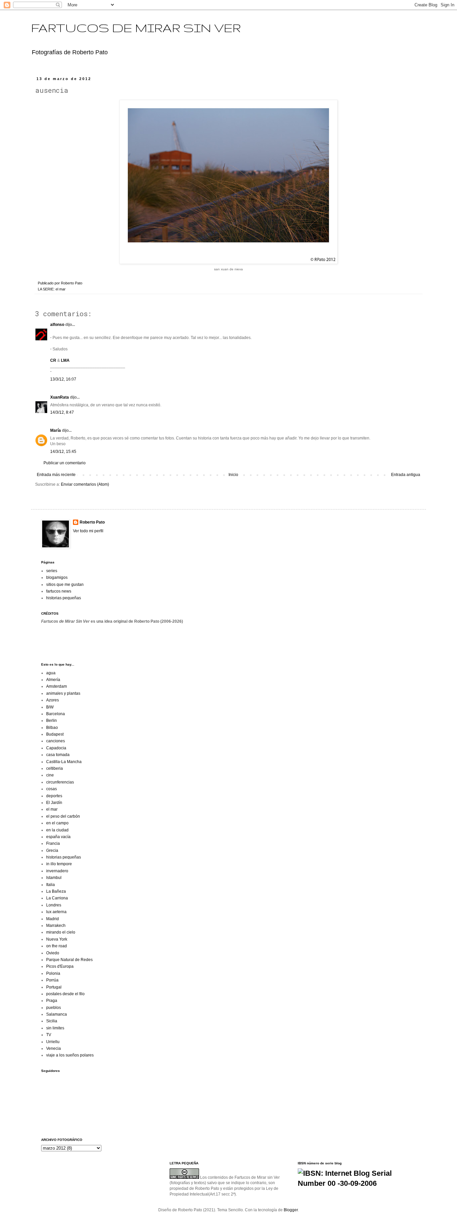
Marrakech (56, 925)
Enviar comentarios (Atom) (85, 484)
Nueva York (56, 939)
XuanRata (59, 397)
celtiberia (54, 768)
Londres (53, 905)
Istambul (54, 877)
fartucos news (58, 591)
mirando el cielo (60, 932)
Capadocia (56, 748)
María (55, 430)
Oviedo (52, 953)
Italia (50, 884)
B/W (50, 707)
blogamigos (57, 577)
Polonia (53, 973)
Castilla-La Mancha (64, 761)
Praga (51, 1000)
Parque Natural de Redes (69, 959)
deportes (54, 796)
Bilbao (52, 727)
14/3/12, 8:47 (62, 412)
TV (48, 1034)
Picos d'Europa (60, 966)
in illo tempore (59, 864)
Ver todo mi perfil (88, 531)
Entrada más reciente (56, 474)
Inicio (233, 474)
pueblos (53, 1007)
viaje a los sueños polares (70, 1055)
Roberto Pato (92, 522)
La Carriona (57, 898)
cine (50, 775)
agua (51, 673)
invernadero (57, 871)
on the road (56, 946)
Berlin (51, 720)
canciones (55, 741)
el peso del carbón (63, 816)
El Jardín (54, 802)
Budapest (55, 734)
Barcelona (55, 713)
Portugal (54, 987)
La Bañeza (56, 891)
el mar (61, 289)
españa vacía (58, 836)
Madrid (52, 918)
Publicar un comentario (64, 463)
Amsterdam (56, 686)
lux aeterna (56, 911)
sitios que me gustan (65, 584)
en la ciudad (57, 830)
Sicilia (51, 1021)
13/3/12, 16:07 (63, 379)
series (51, 570)
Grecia (52, 850)
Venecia (53, 1048)
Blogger (291, 1210)
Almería (53, 679)
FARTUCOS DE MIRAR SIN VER (136, 28)
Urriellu (53, 1041)
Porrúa (52, 980)
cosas (51, 789)
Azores (52, 700)
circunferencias (60, 782)
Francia (53, 843)
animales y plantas (63, 693)
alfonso (57, 324)
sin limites (55, 1028)
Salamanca (56, 1014)
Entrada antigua (405, 474)
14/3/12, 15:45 (63, 451)
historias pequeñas (63, 598)
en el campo (57, 823)
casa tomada (58, 754)
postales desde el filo (65, 994)
